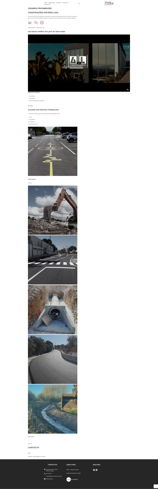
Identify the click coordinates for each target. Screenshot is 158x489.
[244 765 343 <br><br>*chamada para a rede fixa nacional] (44, 473)
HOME (45, 2)
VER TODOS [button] (31, 436)
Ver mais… (73, 18)
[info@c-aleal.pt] (44, 479)
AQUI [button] (29, 453)
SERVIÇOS (58, 2)
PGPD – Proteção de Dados (72, 469)
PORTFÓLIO (65, 2)
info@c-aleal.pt (49, 478)
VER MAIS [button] (30, 105)
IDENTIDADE (52, 2)
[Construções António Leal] (109, 3)
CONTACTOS (47, 4)
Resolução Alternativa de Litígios (73, 473)
